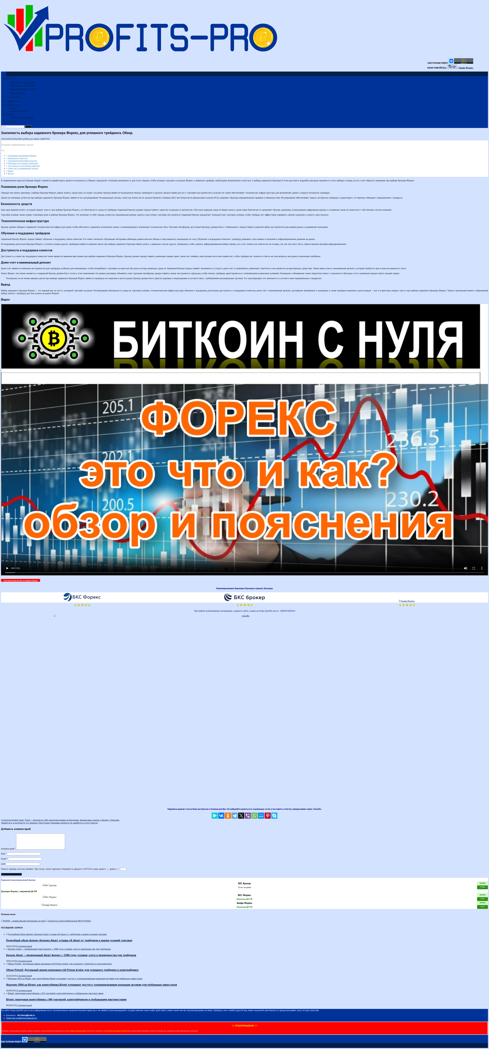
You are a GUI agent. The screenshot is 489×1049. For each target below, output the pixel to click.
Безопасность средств (17, 158)
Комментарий (8, 848)
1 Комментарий (24, 946)
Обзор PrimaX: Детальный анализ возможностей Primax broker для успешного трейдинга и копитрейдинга (72, 970)
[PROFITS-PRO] (142, 56)
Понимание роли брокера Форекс (22, 155)
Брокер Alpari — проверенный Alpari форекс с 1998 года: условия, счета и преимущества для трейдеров (71, 955)
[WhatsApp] (254, 816)
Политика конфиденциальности (21, 1018)
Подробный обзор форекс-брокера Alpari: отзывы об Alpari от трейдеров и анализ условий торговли (69, 940)
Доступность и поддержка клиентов (23, 165)
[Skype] (274, 816)
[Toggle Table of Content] (3, 150)
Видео (11, 173)
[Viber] (248, 816)
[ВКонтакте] (221, 816)
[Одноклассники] (228, 816)
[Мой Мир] (261, 816)
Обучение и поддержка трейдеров (23, 163)
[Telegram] (235, 816)
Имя (3, 853)
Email (4, 858)
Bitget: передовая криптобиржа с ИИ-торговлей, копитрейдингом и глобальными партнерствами (66, 999)
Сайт (3, 863)
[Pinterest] (268, 816)
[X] (241, 816)
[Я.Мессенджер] (215, 816)
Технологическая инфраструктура (22, 160)
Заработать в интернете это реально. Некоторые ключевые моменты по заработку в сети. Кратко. (49, 822)
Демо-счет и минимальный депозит (23, 168)
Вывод (10, 171)
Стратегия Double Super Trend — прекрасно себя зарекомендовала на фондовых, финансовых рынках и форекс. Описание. (60, 820)
